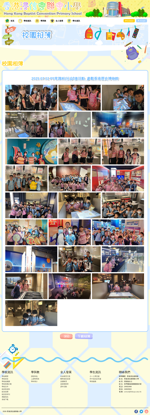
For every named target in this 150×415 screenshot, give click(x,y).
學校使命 (5, 379)
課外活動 (63, 386)
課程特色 (34, 376)
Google (142, 21)
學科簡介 (34, 381)
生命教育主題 (65, 376)
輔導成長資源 (65, 379)
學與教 (43, 21)
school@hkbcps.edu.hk (132, 392)
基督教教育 (64, 384)
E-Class (130, 21)
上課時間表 (35, 379)
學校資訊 (27, 21)
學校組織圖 (6, 381)
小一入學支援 (94, 376)
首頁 (12, 21)
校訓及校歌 (6, 389)
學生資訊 (76, 21)
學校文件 (5, 386)
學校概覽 (5, 376)
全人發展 (59, 21)
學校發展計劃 (7, 384)
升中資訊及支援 (95, 379)
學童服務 (93, 381)
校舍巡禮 (5, 392)
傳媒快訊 (5, 397)
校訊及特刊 (6, 394)
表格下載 (5, 399)
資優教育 (63, 381)
